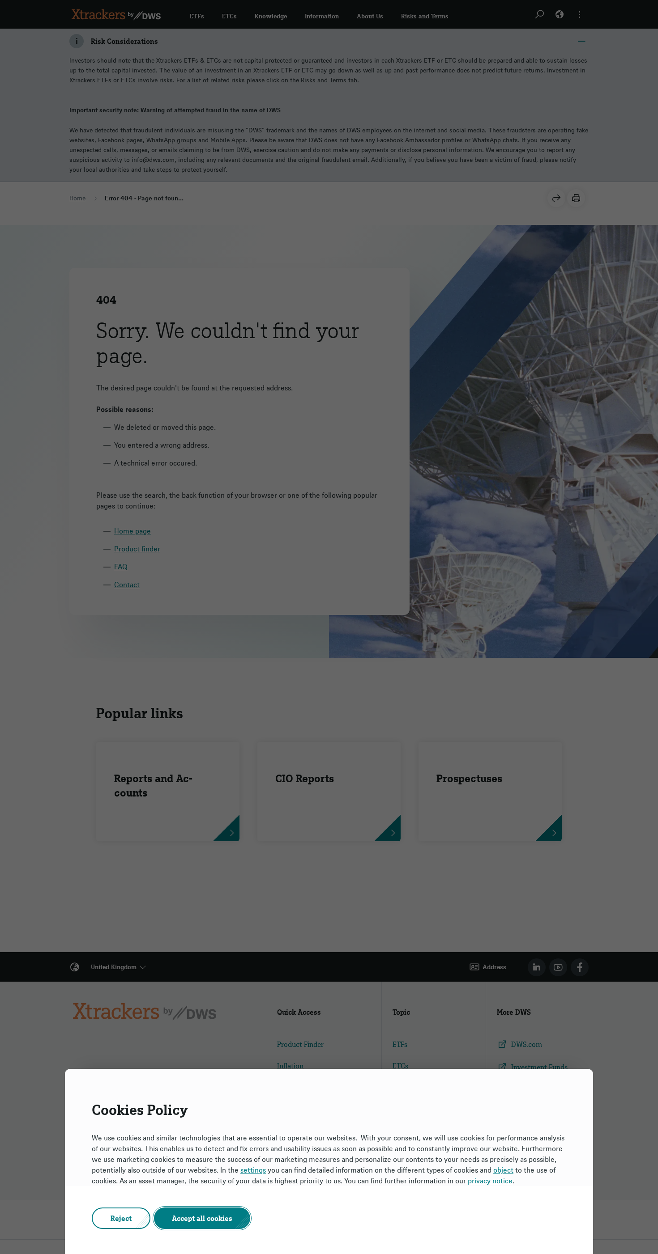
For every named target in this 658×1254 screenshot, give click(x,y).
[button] (121, 1218)
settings (253, 1170)
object (503, 1170)
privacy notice (490, 1181)
